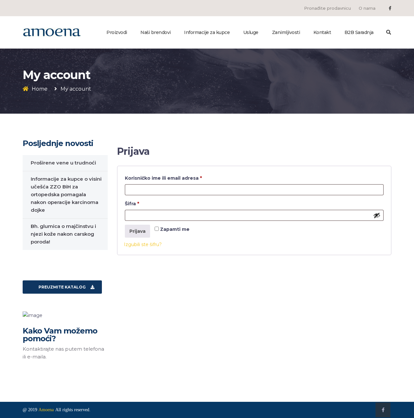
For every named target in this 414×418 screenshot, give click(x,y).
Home (40, 89)
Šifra (144, 203)
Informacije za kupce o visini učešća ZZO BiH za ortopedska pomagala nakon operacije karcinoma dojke (66, 194)
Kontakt (322, 32)
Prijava (137, 231)
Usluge (250, 32)
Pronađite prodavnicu (327, 8)
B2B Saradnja (359, 32)
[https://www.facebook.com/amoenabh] (390, 8)
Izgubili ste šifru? (143, 244)
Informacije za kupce (207, 32)
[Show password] (376, 215)
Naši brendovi (155, 32)
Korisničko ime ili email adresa (176, 178)
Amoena (46, 409)
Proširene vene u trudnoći (63, 163)
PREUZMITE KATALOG (62, 287)
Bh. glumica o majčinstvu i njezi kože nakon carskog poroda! (63, 234)
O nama (367, 8)
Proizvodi (116, 32)
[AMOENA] (52, 32)
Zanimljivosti (286, 32)
